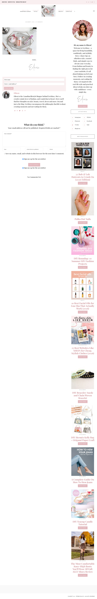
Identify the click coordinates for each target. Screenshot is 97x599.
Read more (82, 183)
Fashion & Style (82, 345)
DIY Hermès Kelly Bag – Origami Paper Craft (82, 439)
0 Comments (39, 22)
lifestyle (68, 10)
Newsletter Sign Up (21, 2)
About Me (4, 2)
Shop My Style (11, 2)
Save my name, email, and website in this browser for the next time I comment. (35, 153)
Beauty (61, 10)
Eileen (16, 93)
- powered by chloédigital (89, 596)
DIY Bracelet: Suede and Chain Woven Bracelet (82, 395)
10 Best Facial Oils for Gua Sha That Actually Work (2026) (82, 306)
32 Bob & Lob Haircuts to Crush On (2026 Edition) (82, 177)
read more (82, 106)
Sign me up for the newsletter (34, 159)
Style (36, 10)
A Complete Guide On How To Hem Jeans (82, 481)
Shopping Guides (25, 10)
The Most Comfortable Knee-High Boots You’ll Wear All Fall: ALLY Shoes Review (82, 567)
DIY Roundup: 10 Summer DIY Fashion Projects (83, 261)
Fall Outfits (82, 560)
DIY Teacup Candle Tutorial (83, 523)
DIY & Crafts (82, 255)
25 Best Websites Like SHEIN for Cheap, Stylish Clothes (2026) (82, 350)
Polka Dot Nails (83, 219)
